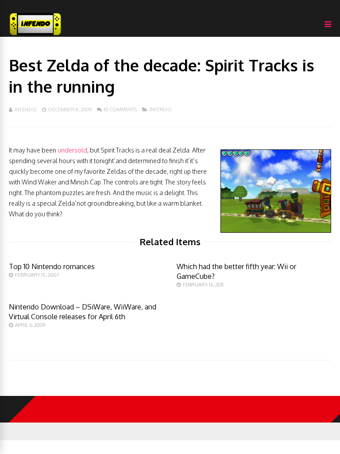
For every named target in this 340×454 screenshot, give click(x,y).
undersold (72, 150)
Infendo (26, 109)
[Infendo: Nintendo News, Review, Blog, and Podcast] (35, 34)
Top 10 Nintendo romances (52, 266)
